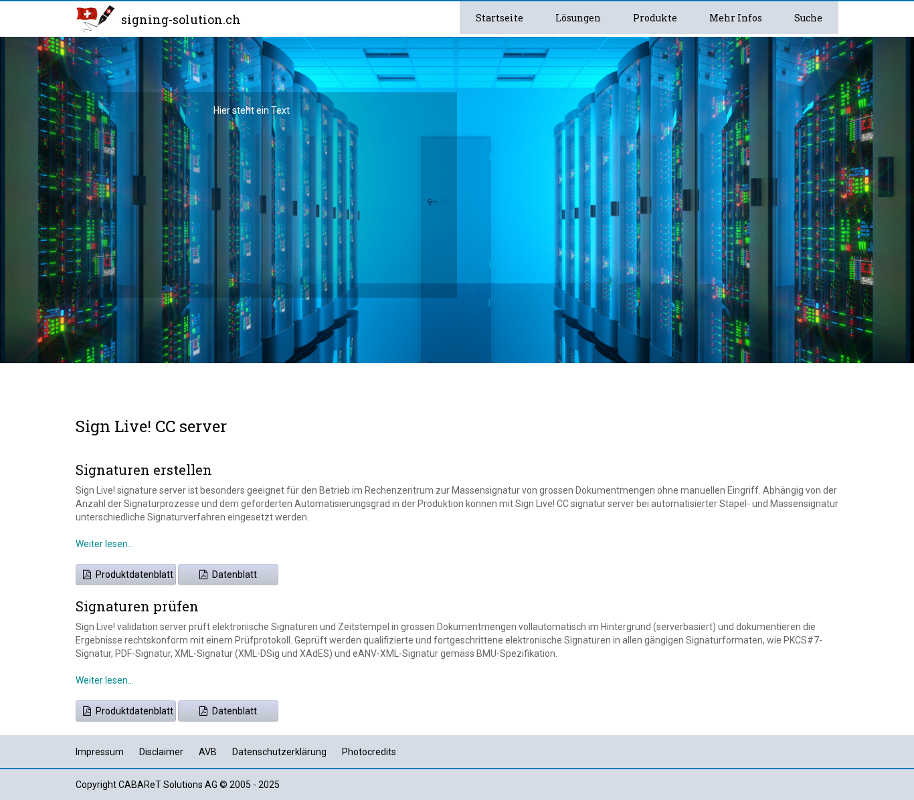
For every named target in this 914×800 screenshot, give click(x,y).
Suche (808, 17)
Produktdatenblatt (133, 574)
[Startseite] (96, 17)
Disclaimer (161, 751)
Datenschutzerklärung (279, 751)
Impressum (100, 751)
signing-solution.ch (181, 19)
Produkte (655, 17)
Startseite (499, 17)
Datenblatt (233, 574)
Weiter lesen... (105, 543)
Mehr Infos (735, 17)
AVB (208, 751)
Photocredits (369, 751)
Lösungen (578, 17)
